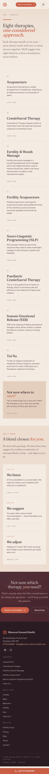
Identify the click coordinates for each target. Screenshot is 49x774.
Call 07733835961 (26, 771)
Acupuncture (8, 662)
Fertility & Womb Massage (13, 671)
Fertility (6, 708)
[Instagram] (11, 650)
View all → (7, 684)
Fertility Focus (8, 727)
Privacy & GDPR (9, 762)
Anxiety (6, 695)
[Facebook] (5, 650)
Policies (21, 762)
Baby (5, 699)
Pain (4, 712)
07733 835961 (9, 644)
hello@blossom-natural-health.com (31, 644)
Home (5, 15)
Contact (6, 745)
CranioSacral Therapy (11, 666)
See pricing (39, 610)
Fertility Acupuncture (11, 675)
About (5, 741)
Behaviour (7, 703)
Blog (5, 736)
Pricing (6, 732)
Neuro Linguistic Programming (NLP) (18, 679)
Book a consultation (26, 4)
